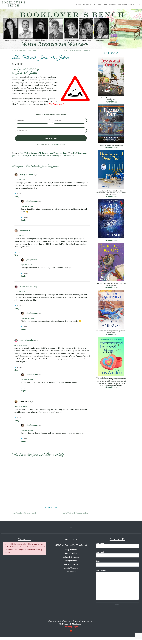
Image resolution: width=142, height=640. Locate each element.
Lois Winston (71, 571)
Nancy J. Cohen (26, 174)
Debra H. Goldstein (71, 556)
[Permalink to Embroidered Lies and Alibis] (111, 356)
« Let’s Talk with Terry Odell (24, 50)
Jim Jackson (31, 201)
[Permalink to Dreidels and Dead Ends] (111, 169)
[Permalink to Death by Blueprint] (111, 309)
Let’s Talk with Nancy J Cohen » (76, 50)
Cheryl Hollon (71, 560)
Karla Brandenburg (28, 286)
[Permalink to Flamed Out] (111, 124)
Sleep (40, 155)
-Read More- (111, 102)
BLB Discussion (79, 153)
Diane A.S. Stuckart (71, 564)
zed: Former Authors (58, 153)
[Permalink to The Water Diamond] (111, 218)
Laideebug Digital (71, 626)
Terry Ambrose (71, 549)
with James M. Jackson (38, 153)
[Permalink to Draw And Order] (111, 76)
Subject (99, 561)
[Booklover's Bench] (13, 4)
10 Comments (68, 155)
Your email (100, 552)
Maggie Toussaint (71, 567)
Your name (100, 543)
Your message (101, 570)
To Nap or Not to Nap (52, 155)
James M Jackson (26, 73)
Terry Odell (25, 230)
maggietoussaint (27, 340)
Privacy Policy (54, 144)
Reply (16, 196)
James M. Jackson (19, 155)
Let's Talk (24, 153)
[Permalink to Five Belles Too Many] (111, 262)
